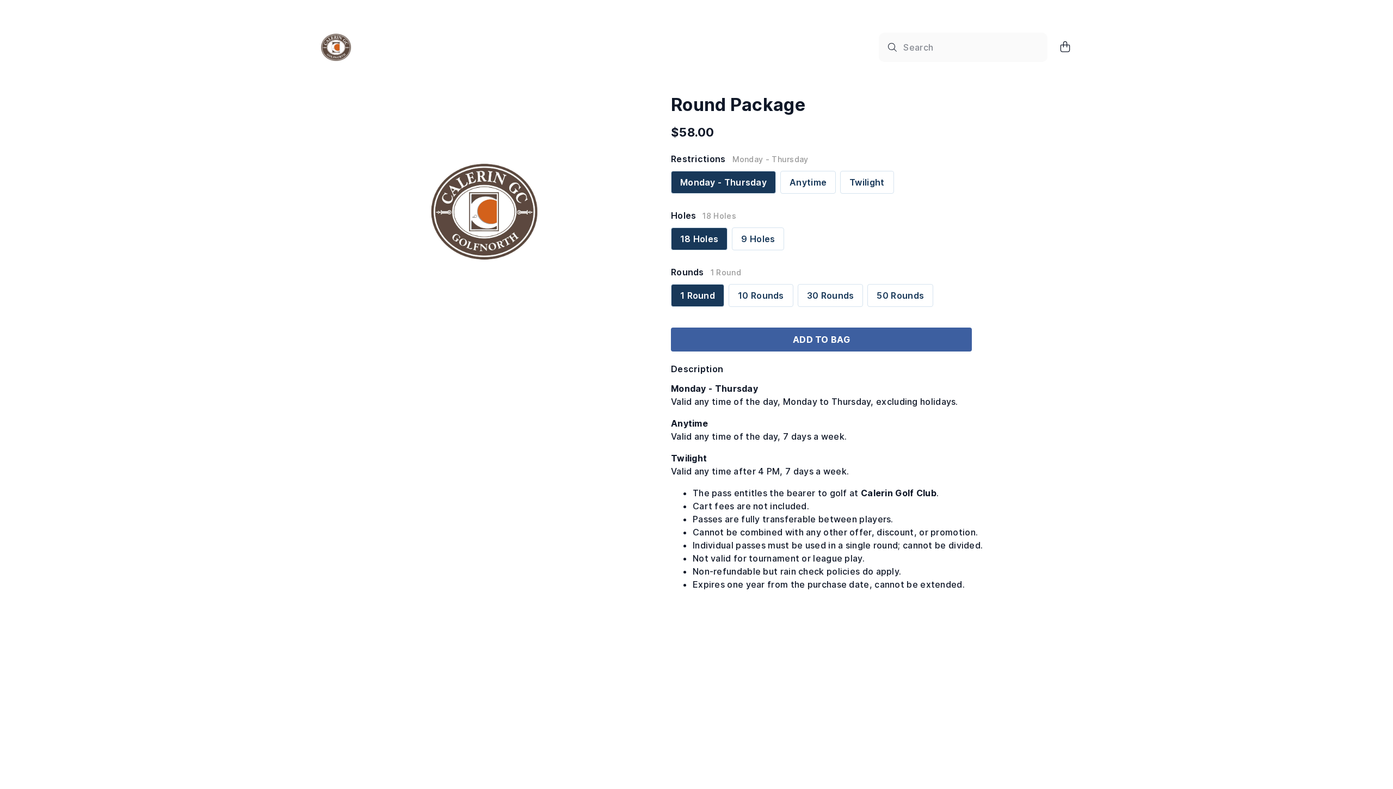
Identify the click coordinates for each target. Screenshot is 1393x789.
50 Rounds (900, 295)
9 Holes (758, 238)
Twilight (866, 182)
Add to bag (821, 339)
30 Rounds (830, 295)
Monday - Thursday (723, 182)
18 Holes (699, 238)
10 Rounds (761, 295)
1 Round (697, 295)
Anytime (808, 182)
